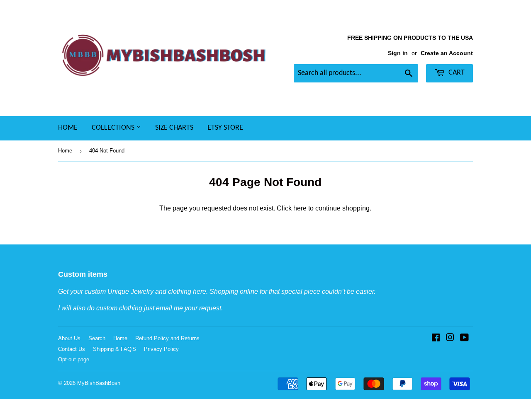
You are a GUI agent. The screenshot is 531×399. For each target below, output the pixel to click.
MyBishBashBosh (98, 383)
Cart (456, 73)
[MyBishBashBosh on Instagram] (450, 338)
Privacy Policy (161, 349)
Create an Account (447, 53)
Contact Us (71, 349)
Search (96, 338)
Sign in (398, 53)
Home (68, 128)
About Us (69, 338)
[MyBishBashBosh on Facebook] (435, 338)
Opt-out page (73, 359)
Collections (114, 128)
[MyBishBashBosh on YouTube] (464, 338)
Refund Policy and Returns (167, 338)
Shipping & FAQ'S (114, 349)
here (300, 208)
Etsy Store (225, 128)
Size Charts (174, 128)
